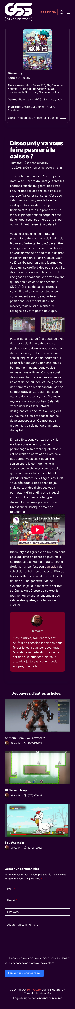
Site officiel (25, 117)
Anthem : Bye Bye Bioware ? (25, 738)
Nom (11, 888)
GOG (63, 117)
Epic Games (50, 117)
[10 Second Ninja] (38, 767)
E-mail (12, 900)
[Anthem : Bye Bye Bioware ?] (38, 715)
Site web (13, 912)
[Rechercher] (62, 12)
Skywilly (42, 163)
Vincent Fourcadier (49, 998)
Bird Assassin (14, 842)
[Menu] (68, 12)
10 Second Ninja (16, 790)
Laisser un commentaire (24, 973)
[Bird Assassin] (38, 820)
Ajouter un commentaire (23, 924)
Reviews (16, 162)
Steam (38, 117)
